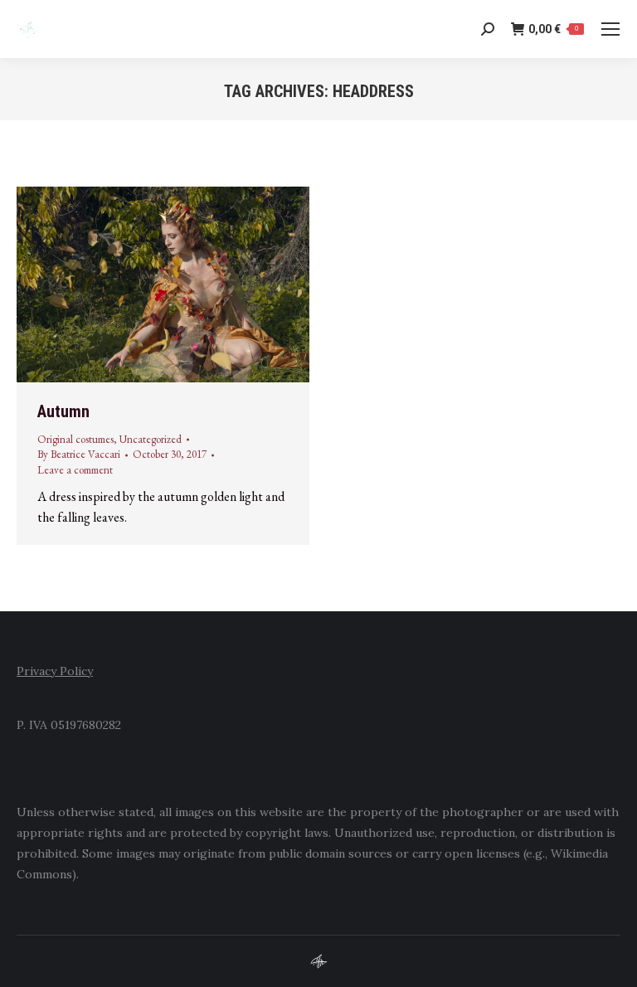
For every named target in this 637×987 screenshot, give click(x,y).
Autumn (63, 411)
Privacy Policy (55, 671)
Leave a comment (75, 470)
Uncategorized (150, 439)
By (78, 454)
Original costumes (75, 439)
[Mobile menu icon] (610, 29)
